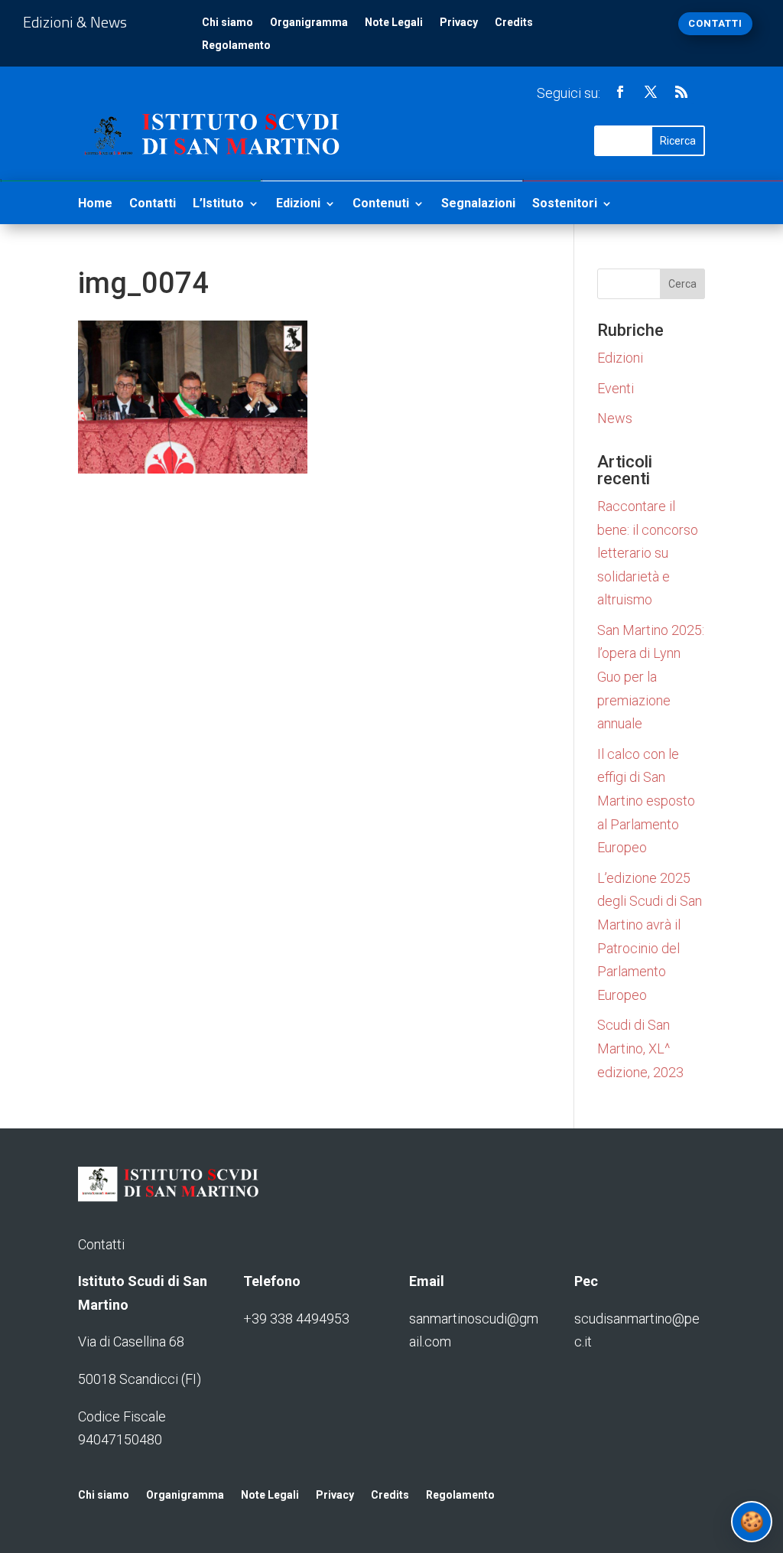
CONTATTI (715, 23)
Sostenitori (564, 204)
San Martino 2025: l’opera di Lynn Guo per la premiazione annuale (650, 676)
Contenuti (381, 204)
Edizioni (298, 204)
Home (95, 204)
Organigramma (309, 22)
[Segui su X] (650, 92)
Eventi (615, 388)
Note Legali (394, 22)
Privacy (459, 22)
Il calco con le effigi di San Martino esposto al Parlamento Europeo (646, 800)
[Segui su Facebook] (620, 92)
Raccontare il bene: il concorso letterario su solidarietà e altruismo (647, 552)
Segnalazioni (478, 204)
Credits (514, 22)
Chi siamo (227, 22)
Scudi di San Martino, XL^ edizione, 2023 (640, 1048)
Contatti (152, 204)
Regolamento (236, 45)
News (614, 418)
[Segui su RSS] (681, 92)
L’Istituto (218, 204)
